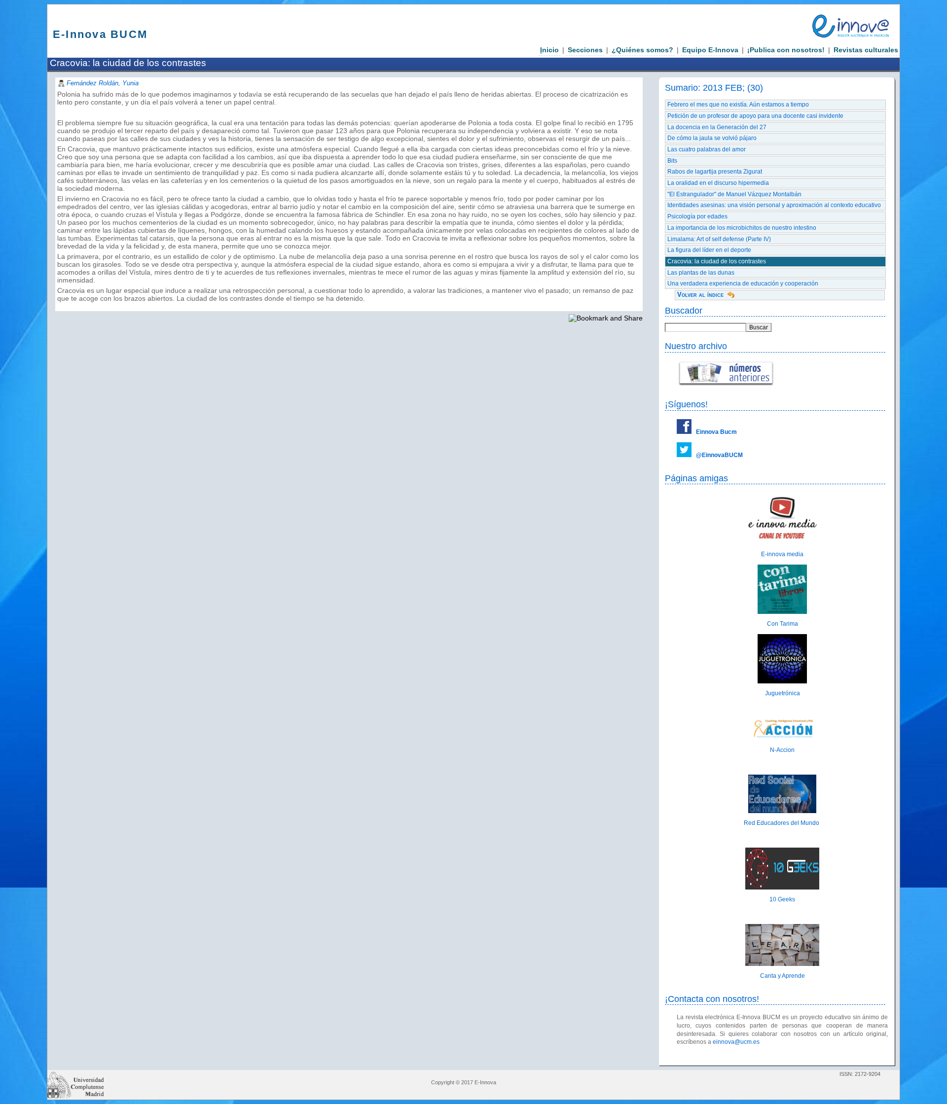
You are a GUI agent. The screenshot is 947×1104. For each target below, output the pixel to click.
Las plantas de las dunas (700, 272)
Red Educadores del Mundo (782, 822)
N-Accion (782, 750)
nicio (549, 50)
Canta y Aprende (782, 975)
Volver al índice (700, 294)
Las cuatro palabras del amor (706, 149)
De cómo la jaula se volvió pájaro (712, 138)
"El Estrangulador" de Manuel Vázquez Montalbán (734, 194)
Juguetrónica (782, 693)
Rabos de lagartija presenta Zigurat (714, 171)
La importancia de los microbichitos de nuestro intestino (741, 227)
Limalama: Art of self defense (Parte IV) (719, 239)
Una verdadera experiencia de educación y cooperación (742, 283)
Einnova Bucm (716, 431)
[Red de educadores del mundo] (782, 811)
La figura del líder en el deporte (709, 250)
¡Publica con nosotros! (786, 50)
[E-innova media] (782, 541)
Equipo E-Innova (710, 50)
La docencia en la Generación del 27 (716, 127)
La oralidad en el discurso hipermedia (718, 182)
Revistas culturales (866, 50)
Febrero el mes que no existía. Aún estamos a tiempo (738, 104)
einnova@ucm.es (736, 1041)
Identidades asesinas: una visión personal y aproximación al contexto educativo (774, 205)
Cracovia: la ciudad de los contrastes (716, 261)
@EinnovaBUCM (719, 455)
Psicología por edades (697, 216)
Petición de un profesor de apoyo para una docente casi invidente (755, 115)
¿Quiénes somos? (642, 50)
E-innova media (782, 554)
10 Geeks (782, 899)
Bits (672, 160)
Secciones (585, 50)
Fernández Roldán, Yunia (103, 83)
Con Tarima (782, 623)
